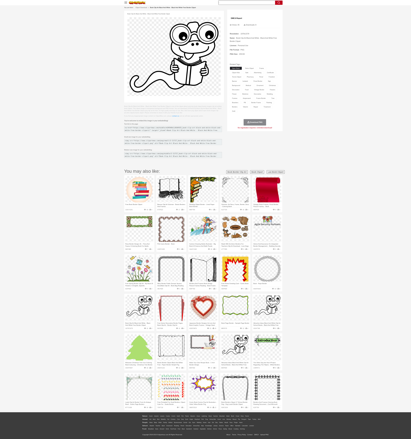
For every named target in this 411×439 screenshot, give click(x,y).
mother (170, 422)
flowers (272, 90)
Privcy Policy (242, 434)
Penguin (243, 419)
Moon (210, 416)
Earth (178, 416)
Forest (247, 416)
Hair (209, 422)
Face (231, 422)
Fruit (179, 429)
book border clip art (236, 172)
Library (215, 425)
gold (233, 111)
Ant (150, 419)
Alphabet (237, 425)
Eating (225, 429)
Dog (182, 419)
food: (144, 429)
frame (261, 68)
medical (248, 85)
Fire (182, 416)
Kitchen (209, 429)
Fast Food (173, 429)
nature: (145, 416)
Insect (219, 419)
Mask (151, 422)
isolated (245, 81)
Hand (240, 422)
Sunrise (215, 416)
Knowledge (208, 425)
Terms (234, 434)
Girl (213, 422)
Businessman (178, 422)
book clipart (257, 172)
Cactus (168, 416)
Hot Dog (242, 429)
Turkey (254, 419)
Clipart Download (141, 7)
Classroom (169, 425)
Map (202, 425)
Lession (251, 425)
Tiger (249, 419)
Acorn (151, 416)
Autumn (156, 416)
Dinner (215, 429)
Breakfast (151, 429)
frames (234, 98)
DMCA (256, 434)
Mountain (222, 416)
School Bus (196, 425)
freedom (272, 77)
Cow (178, 419)
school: (145, 425)
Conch (173, 416)
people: (145, 422)
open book (236, 68)
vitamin (245, 107)
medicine (245, 94)
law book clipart (276, 172)
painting (269, 102)
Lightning (204, 416)
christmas (272, 85)
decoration (235, 90)
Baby (155, 422)
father (221, 422)
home (204, 422)
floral (261, 77)
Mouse (235, 419)
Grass (198, 416)
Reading (176, 425)
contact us (175, 116)
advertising (257, 72)
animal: (145, 419)
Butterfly (163, 419)
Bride (160, 422)
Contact (249, 434)
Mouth (226, 422)
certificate (270, 72)
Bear (154, 419)
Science (221, 425)
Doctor (185, 422)
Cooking (236, 429)
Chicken (173, 419)
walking (199, 422)
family (165, 422)
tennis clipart (236, 77)
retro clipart (249, 68)
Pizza (220, 429)
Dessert (162, 429)
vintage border (259, 90)
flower (234, 94)
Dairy (156, 429)
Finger (236, 422)
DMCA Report (236, 18)
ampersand (247, 98)
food (247, 90)
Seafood (195, 429)
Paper (227, 425)
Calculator (245, 425)
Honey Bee (212, 419)
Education (189, 425)
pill (245, 102)
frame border (261, 98)
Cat (168, 419)
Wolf (259, 419)
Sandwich (189, 429)
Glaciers (192, 416)
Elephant (197, 419)
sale (246, 72)
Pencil (182, 425)
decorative (257, 94)
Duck (186, 419)
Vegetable (203, 429)
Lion (223, 419)
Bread (230, 429)
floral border (257, 81)
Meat (183, 429)
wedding (270, 94)
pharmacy (250, 77)
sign (269, 81)
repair (256, 107)
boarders (235, 102)
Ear (190, 422)
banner (234, 81)
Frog (206, 419)
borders (234, 107)
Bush (232, 416)
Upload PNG (264, 434)
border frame (256, 102)
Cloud (237, 416)
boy (216, 422)
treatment (267, 107)
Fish (202, 419)
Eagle (191, 419)
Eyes (193, 422)
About (228, 434)
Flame (187, 416)
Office (232, 425)
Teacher (158, 425)
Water (228, 416)
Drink (167, 429)
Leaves (162, 416)
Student (152, 425)
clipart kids (236, 72)
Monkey (228, 419)
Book (163, 425)
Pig (239, 419)
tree (272, 98)
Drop (242, 416)
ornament (260, 85)
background (236, 85)
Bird (158, 419)
